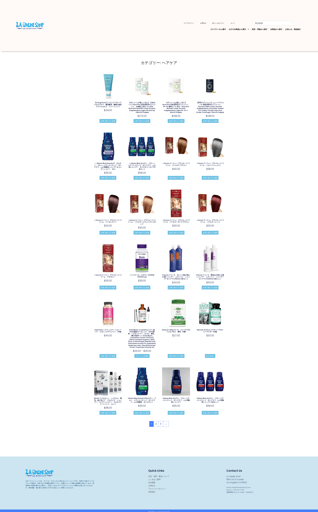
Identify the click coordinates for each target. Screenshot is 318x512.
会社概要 (151, 482)
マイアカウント (189, 23)
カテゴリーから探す (218, 29)
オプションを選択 (142, 356)
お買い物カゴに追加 (108, 121)
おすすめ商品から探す (237, 29)
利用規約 (151, 492)
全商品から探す (276, 29)
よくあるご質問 (154, 479)
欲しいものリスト (218, 23)
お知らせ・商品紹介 (293, 29)
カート (233, 23)
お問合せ (203, 23)
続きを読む (210, 356)
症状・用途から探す (260, 29)
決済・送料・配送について (158, 476)
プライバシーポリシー (157, 488)
